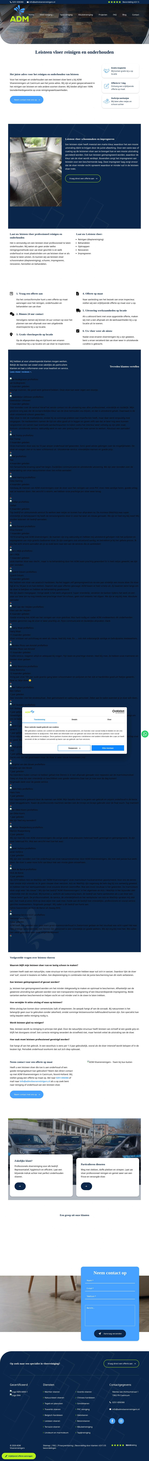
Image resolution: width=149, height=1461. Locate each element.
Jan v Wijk (14, 554)
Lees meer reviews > (20, 371)
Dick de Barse (16, 872)
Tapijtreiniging (83, 1432)
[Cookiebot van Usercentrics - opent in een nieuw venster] (114, 711)
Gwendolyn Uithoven (20, 400)
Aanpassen (72, 748)
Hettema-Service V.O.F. (21, 918)
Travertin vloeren (53, 1409)
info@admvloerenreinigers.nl (42, 2)
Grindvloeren (83, 1403)
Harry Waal (15, 631)
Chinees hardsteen (86, 1397)
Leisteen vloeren (52, 1421)
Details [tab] (74, 719)
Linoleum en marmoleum (56, 1432)
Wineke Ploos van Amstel (22, 648)
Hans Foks (15, 792)
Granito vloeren (84, 1391)
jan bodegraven (17, 382)
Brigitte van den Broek (21, 767)
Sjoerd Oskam (17, 575)
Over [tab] (109, 719)
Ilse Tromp (15, 438)
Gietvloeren (82, 1415)
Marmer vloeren (52, 1391)
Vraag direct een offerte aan (81, 178)
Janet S (13, 729)
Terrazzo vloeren (52, 1426)
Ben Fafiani (15, 690)
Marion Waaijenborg (20, 830)
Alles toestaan (108, 748)
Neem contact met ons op (25, 99)
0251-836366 (17, 2)
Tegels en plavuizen (54, 1403)
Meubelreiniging (84, 1426)
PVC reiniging (83, 1409)
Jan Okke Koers (17, 813)
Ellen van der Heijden (20, 610)
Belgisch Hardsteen (54, 1415)
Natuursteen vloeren (54, 1397)
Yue (11, 459)
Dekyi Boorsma (17, 669)
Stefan (13, 505)
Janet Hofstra (16, 851)
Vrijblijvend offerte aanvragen (20, 1456)
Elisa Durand (16, 529)
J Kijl (12, 750)
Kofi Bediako (16, 708)
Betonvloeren (83, 1421)
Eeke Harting (16, 480)
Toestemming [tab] (39, 719)
